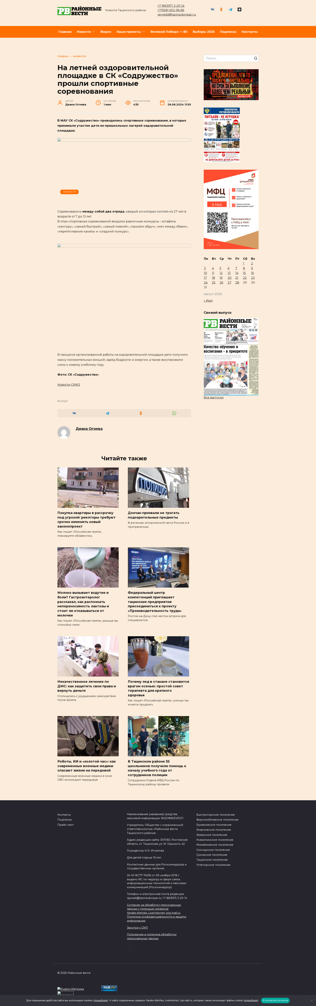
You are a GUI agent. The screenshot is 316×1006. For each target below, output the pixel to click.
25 (213, 282)
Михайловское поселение (214, 844)
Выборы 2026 (204, 31)
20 (230, 278)
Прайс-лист (65, 824)
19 (221, 278)
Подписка (228, 31)
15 (244, 273)
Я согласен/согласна (275, 1000)
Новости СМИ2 (68, 384)
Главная (65, 31)
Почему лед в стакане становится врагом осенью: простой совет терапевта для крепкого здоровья (158, 688)
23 (253, 278)
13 (229, 273)
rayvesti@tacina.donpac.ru (176, 14)
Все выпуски (214, 397)
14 (236, 273)
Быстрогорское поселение (215, 814)
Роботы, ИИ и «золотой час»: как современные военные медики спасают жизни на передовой (86, 765)
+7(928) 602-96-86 (170, 10)
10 (205, 273)
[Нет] (311, 1000)
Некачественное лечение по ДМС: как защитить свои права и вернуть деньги (86, 686)
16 (252, 273)
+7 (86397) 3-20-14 (170, 6)
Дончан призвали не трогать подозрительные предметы (153, 515)
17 (205, 278)
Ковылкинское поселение (214, 839)
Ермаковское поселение (214, 824)
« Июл (208, 300)
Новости (84, 31)
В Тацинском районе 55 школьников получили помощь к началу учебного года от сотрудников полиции (157, 768)
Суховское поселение (211, 854)
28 (237, 282)
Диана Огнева (89, 428)
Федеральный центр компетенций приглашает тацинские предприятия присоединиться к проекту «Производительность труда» (155, 602)
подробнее (100, 1000)
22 (245, 278)
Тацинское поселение (212, 859)
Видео (106, 31)
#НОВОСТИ (69, 192)
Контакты (250, 31)
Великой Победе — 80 (169, 31)
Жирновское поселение (213, 829)
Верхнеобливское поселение (217, 819)
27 (229, 282)
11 (213, 273)
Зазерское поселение (211, 835)
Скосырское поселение (213, 850)
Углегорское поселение (213, 865)
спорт (63, 401)
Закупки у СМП (137, 927)
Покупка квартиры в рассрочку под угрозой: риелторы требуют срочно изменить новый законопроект (86, 519)
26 (221, 282)
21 (236, 278)
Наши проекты (129, 31)
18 (213, 278)
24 (206, 282)
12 (221, 273)
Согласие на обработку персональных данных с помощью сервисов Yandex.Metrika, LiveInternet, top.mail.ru (154, 908)
